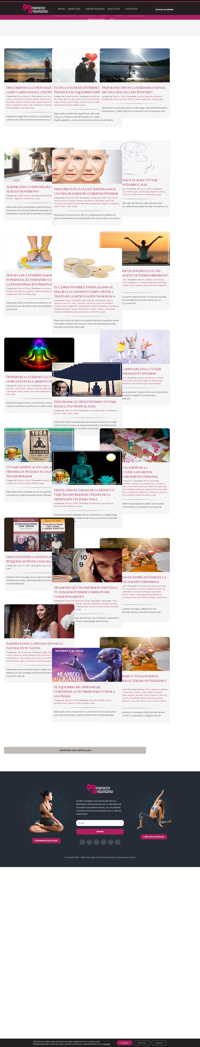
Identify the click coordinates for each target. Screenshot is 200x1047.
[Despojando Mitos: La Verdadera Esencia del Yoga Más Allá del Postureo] (135, 65)
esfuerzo (22, 291)
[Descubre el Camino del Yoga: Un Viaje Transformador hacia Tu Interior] (135, 347)
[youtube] (190, 17)
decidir (79, 603)
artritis (67, 303)
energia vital (148, 591)
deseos (36, 99)
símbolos (131, 495)
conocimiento (60, 200)
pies (76, 312)
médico (100, 309)
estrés (27, 102)
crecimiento (20, 388)
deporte (149, 96)
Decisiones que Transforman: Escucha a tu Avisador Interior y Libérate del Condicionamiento (85, 592)
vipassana (162, 285)
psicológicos (107, 503)
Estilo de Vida (71, 198)
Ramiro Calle (119, 96)
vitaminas (40, 661)
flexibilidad (107, 99)
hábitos (146, 380)
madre (93, 309)
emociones (87, 99)
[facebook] (170, 17)
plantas (150, 698)
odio (31, 105)
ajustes (106, 1044)
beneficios (150, 378)
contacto (141, 589)
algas (44, 652)
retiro (131, 285)
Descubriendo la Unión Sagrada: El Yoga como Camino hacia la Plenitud (38, 89)
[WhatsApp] (148, 30)
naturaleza (85, 203)
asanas (141, 378)
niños (19, 391)
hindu (115, 99)
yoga (31, 108)
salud (8, 108)
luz (137, 282)
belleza (164, 689)
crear (143, 692)
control (140, 96)
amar (44, 96)
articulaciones (144, 586)
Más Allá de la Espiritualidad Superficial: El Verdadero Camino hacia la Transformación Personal (37, 279)
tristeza (162, 701)
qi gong (158, 698)
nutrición (36, 658)
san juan (135, 701)
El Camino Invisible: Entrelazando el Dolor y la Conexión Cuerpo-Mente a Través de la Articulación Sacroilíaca (84, 291)
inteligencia (133, 492)
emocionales (126, 380)
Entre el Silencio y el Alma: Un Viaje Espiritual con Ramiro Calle (130, 182)
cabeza (148, 279)
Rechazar (142, 1043)
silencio (140, 194)
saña (133, 597)
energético (113, 306)
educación (45, 99)
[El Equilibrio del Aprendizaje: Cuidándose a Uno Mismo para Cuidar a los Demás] (87, 665)
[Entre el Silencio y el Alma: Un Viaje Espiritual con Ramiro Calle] (135, 158)
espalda (131, 282)
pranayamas (60, 105)
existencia (139, 489)
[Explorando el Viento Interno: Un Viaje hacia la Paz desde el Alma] (87, 379)
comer (9, 655)
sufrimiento (142, 597)
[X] (139, 30)
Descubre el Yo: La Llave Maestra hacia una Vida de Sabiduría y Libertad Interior (86, 191)
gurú (70, 102)
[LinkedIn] (143, 30)
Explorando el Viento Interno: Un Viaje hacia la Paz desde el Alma (85, 403)
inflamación (83, 309)
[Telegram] (152, 30)
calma (9, 99)
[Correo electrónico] (156, 30)
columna (90, 303)
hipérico (154, 695)
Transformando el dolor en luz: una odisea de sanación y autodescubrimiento (135, 272)
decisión (87, 603)
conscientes (126, 692)
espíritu (19, 102)
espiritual (154, 191)
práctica (49, 105)
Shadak (34, 483)
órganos (58, 312)
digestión (151, 589)
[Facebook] (135, 30)
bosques (156, 586)
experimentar (43, 102)
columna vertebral (104, 303)
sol (150, 701)
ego (136, 191)
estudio (65, 309)
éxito (33, 102)
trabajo (15, 108)
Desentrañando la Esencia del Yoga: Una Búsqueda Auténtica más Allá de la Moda (38, 558)
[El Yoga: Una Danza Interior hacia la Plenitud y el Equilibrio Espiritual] (87, 65)
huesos (73, 309)
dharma (38, 388)
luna (161, 695)
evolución (58, 203)
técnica (152, 285)
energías (157, 96)
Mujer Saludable (73, 300)
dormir (67, 99)
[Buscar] (141, 9)
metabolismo (12, 658)
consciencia (158, 279)
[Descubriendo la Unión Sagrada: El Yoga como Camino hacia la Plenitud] (39, 65)
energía (97, 99)
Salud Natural (24, 96)
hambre (45, 655)
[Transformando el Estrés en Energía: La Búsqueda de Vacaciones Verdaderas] (135, 555)
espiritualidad (41, 291)
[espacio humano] (35, 4)
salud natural (12, 661)
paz (133, 383)
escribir (113, 603)
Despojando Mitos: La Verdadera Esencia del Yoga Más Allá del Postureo (133, 89)
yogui (160, 99)
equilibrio (10, 102)
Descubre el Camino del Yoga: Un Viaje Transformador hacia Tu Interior (131, 371)
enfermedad (28, 655)
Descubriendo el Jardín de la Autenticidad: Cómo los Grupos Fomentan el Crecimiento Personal (130, 472)
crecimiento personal (137, 486)
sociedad (114, 606)
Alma (139, 189)
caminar (81, 303)
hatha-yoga (156, 380)
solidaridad (150, 194)
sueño (57, 206)
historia (123, 99)
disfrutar (17, 655)
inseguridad (82, 606)
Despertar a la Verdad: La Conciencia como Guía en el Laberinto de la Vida (35, 378)
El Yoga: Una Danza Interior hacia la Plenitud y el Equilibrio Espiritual (82, 89)
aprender (102, 198)
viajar (68, 206)
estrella (139, 695)
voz (8, 394)
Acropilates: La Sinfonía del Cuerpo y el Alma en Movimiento (37, 188)
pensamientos (60, 703)
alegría (93, 96)
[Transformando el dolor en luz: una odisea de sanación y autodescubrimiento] (135, 249)
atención (155, 689)
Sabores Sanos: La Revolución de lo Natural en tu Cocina (34, 645)
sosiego (85, 703)
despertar (96, 603)
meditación (11, 294)
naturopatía (25, 658)
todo (63, 206)
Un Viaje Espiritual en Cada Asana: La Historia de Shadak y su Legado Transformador (34, 471)
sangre (138, 285)
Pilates (9, 198)
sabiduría (115, 203)
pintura (163, 492)
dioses (159, 692)
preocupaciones (42, 391)
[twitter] (175, 17)
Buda (163, 586)
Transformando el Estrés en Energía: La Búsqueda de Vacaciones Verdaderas (134, 579)
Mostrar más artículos (75, 750)
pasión (26, 391)
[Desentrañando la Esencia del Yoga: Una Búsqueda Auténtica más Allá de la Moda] (39, 535)
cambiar (160, 378)
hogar (76, 102)
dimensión (89, 200)
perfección (39, 105)
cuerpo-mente (61, 306)
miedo (99, 606)
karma (9, 105)
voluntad (24, 108)
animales (147, 189)
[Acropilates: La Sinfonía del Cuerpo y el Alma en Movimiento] (39, 165)
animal (93, 198)
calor (73, 303)
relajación (18, 198)
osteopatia (68, 312)
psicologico (84, 312)
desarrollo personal (157, 486)
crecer (123, 486)
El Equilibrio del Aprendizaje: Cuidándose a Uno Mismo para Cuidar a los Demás (84, 691)
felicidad (68, 203)
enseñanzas (144, 191)
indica (83, 102)
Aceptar (124, 1043)
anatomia (58, 303)
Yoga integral (154, 383)
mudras (97, 102)
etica (162, 191)
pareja (106, 606)
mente (25, 105)
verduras (30, 661)
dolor (94, 306)
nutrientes (47, 658)
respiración (146, 99)
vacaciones (161, 597)
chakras (135, 483)
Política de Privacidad (105, 857)
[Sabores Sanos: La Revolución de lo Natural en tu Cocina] (39, 621)
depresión (73, 306)
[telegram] (185, 17)
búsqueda (157, 189)
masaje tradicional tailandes (153, 282)
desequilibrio (85, 306)
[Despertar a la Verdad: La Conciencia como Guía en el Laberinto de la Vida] (39, 355)
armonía (46, 288)
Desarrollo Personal (74, 601)
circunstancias (147, 483)
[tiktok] (195, 17)
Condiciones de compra (125, 857)
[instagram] (180, 17)
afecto (147, 481)
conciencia (18, 99)
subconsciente (143, 495)
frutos (146, 695)
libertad (17, 105)
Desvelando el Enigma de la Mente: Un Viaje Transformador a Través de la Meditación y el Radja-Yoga (84, 494)
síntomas (95, 312)
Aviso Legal (90, 857)
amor (50, 96)
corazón (28, 99)
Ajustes (159, 1043)
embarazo (102, 306)
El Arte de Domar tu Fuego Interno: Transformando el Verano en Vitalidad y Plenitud (134, 680)
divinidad (58, 99)
